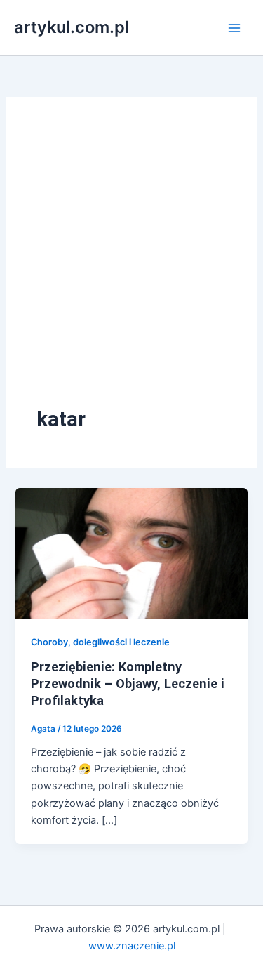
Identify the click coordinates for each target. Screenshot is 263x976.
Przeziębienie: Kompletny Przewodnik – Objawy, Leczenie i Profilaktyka (127, 683)
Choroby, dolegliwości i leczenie (100, 642)
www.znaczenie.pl (131, 945)
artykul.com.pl (71, 27)
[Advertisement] (131, 266)
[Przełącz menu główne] (234, 28)
